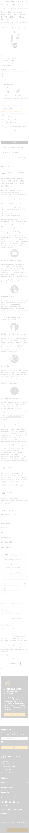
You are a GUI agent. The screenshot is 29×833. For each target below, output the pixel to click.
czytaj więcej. (24, 744)
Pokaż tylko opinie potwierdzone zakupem (13, 568)
